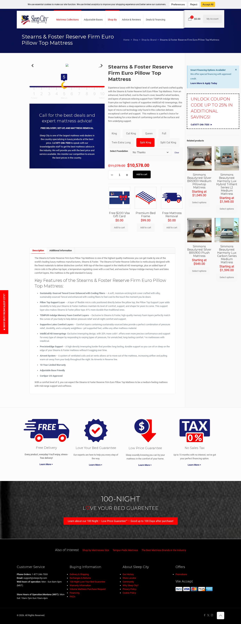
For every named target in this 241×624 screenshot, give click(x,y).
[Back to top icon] (220, 615)
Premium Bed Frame (146, 214)
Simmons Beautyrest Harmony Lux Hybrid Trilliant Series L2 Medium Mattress (226, 184)
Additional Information (60, 250)
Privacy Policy (129, 589)
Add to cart (141, 174)
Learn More (45, 464)
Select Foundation (119, 151)
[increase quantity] (127, 175)
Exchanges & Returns (80, 578)
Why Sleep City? (130, 585)
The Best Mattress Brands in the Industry (163, 550)
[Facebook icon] (204, 615)
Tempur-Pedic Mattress (125, 550)
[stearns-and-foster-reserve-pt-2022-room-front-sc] (67, 66)
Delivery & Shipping (79, 574)
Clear (176, 152)
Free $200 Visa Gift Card (119, 214)
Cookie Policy (129, 593)
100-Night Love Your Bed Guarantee (87, 581)
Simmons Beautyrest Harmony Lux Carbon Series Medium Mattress (227, 254)
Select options (199, 202)
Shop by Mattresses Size (95, 550)
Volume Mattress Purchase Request (88, 589)
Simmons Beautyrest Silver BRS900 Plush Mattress (199, 251)
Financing (74, 593)
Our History (128, 574)
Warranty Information (80, 585)
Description (38, 250)
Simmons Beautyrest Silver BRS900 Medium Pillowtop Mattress (199, 181)
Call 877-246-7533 (200, 124)
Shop (135, 39)
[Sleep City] (34, 19)
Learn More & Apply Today (203, 83)
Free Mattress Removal (172, 214)
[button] (32, 65)
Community (128, 581)
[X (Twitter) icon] (208, 615)
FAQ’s (72, 596)
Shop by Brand (148, 39)
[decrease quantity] (112, 175)
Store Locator (129, 578)
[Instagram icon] (212, 615)
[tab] (38, 251)
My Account (212, 18)
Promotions (181, 574)
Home (126, 39)
